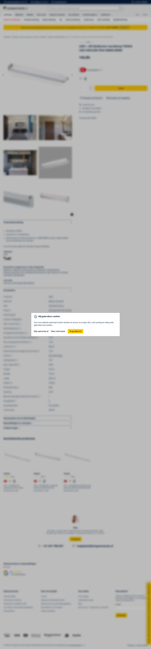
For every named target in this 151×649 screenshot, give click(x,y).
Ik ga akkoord (75, 331)
